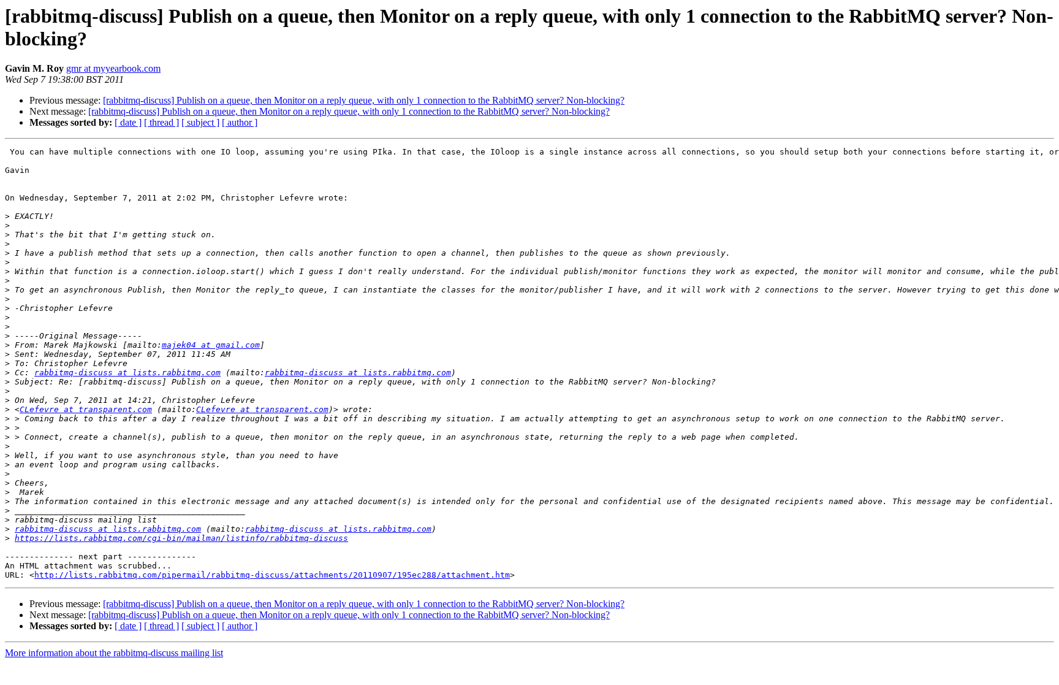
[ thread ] (161, 122)
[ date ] (128, 122)
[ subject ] (200, 122)
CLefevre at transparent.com (86, 409)
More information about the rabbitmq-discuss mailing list (114, 653)
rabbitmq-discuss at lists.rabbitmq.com (127, 372)
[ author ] (239, 122)
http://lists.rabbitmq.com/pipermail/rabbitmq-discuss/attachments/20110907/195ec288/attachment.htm (272, 575)
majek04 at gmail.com (211, 345)
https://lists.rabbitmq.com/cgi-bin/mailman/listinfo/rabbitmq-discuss (181, 538)
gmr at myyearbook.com (113, 68)
